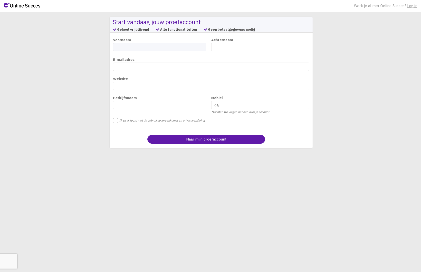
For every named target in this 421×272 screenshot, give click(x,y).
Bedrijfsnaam (125, 98)
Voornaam (122, 40)
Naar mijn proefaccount (206, 139)
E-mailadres (123, 59)
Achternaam (222, 40)
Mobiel (217, 98)
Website (120, 79)
